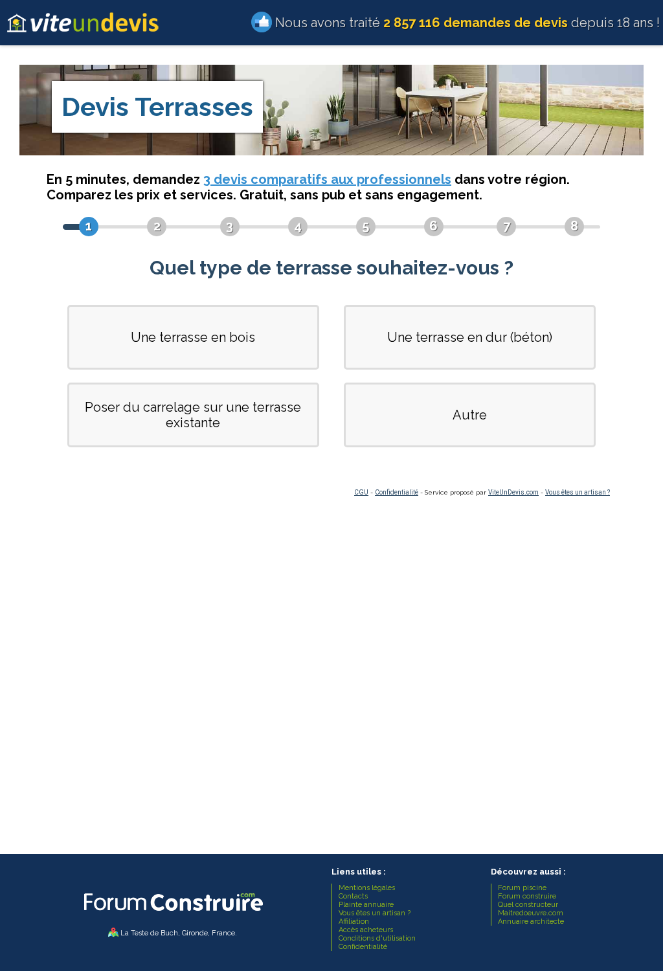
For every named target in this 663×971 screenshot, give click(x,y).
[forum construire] (172, 914)
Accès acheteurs (366, 930)
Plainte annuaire (366, 904)
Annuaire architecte (531, 921)
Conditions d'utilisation (377, 938)
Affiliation (354, 921)
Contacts (353, 896)
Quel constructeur (528, 904)
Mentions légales (367, 888)
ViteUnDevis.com (513, 492)
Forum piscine (522, 888)
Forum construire (527, 896)
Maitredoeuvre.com (530, 913)
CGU (361, 492)
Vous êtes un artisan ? (577, 492)
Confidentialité (396, 492)
